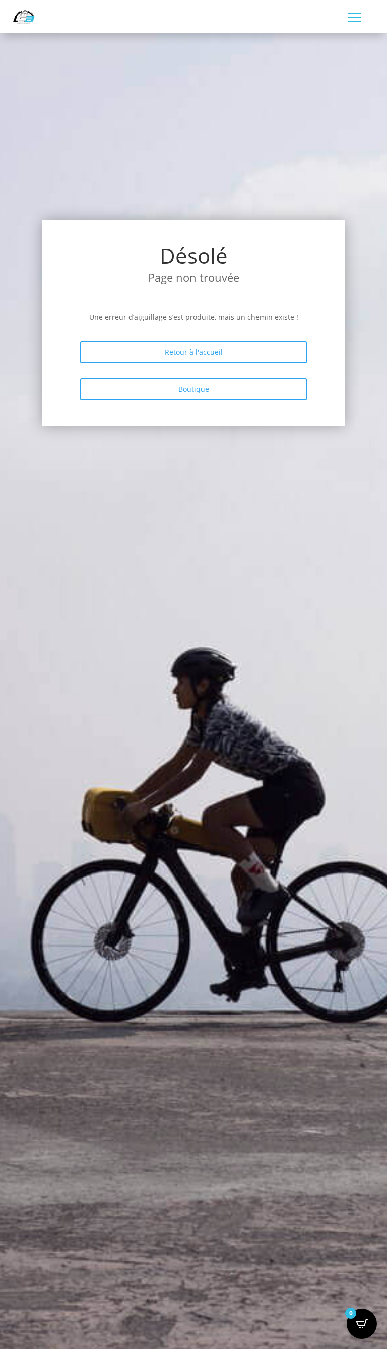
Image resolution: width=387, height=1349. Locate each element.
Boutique (193, 389)
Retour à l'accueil (194, 352)
